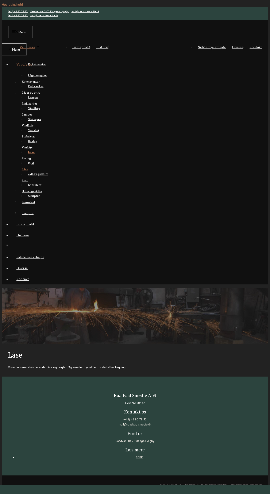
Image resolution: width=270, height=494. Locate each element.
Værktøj (27, 147)
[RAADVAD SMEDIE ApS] (141, 61)
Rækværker (29, 103)
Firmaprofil (81, 47)
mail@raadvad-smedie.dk (85, 11)
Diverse (237, 47)
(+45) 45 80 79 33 (18, 11)
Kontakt (256, 47)
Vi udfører (27, 47)
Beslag (26, 158)
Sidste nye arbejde (212, 47)
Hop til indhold (12, 4)
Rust (25, 180)
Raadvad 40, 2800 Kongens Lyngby (49, 11)
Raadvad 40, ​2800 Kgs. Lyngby (135, 441)
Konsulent (35, 185)
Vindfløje (28, 125)
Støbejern (28, 136)
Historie (102, 47)
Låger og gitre (37, 75)
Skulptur (28, 213)
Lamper (27, 114)
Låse (25, 169)
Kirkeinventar (31, 81)
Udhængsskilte (38, 174)
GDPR (139, 457)
